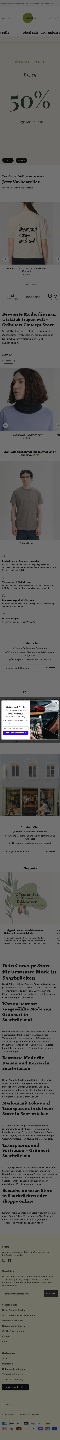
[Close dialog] (56, 702)
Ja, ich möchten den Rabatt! (16, 733)
